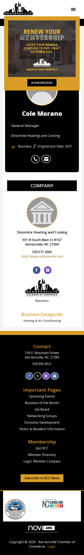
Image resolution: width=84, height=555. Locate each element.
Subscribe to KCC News (42, 478)
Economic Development (42, 422)
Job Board (42, 409)
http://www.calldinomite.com (42, 256)
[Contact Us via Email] (55, 376)
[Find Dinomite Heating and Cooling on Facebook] (36, 270)
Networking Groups (42, 416)
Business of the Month (42, 403)
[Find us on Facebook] (29, 376)
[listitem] (36, 157)
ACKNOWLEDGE (42, 83)
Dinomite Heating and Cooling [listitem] (42, 232)
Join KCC (42, 448)
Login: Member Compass (42, 461)
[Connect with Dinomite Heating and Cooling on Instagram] (48, 270)
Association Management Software (42, 532)
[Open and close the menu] (56, 9)
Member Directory (42, 455)
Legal (51, 546)
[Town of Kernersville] (41, 504)
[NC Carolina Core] (52, 504)
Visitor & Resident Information (42, 429)
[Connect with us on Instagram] (46, 376)
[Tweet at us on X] (37, 376)
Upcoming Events (42, 396)
